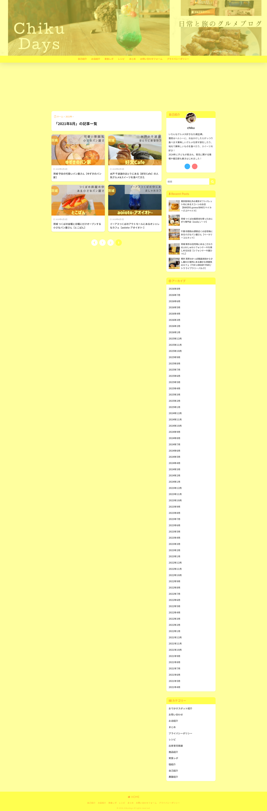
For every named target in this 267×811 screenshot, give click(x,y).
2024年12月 (175, 413)
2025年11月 (175, 344)
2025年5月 (174, 382)
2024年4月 (174, 463)
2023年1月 (174, 556)
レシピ (121, 58)
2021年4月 (174, 687)
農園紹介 (173, 776)
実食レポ (109, 58)
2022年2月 (174, 624)
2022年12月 (175, 562)
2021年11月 (175, 643)
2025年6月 (174, 376)
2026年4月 (174, 313)
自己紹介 (82, 58)
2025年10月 (175, 351)
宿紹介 (172, 764)
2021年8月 (174, 662)
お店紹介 (95, 58)
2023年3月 (174, 544)
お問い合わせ (176, 714)
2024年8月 (174, 438)
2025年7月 (174, 369)
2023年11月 (175, 494)
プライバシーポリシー (178, 58)
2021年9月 (174, 656)
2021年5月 (174, 681)
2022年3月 (174, 618)
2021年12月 (175, 637)
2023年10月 (175, 500)
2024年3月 (174, 469)
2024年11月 (175, 419)
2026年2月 (174, 326)
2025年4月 (174, 388)
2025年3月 (174, 394)
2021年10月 (175, 649)
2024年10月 (175, 425)
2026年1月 (174, 332)
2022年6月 (174, 600)
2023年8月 (174, 513)
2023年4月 (174, 537)
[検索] (212, 181)
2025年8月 (174, 363)
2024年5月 (174, 456)
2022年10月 (175, 575)
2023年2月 (174, 550)
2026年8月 (174, 288)
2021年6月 (174, 674)
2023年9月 (174, 506)
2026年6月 (174, 301)
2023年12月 (175, 488)
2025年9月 (174, 357)
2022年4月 (174, 612)
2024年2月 (174, 475)
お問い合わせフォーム (151, 58)
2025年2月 (174, 400)
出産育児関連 (176, 745)
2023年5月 (174, 531)
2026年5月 (174, 307)
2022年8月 (174, 587)
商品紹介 (173, 752)
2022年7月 (174, 593)
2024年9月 (174, 431)
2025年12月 (175, 338)
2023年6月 (174, 525)
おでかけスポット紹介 (180, 708)
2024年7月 (174, 444)
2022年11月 (175, 569)
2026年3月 (174, 320)
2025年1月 (174, 407)
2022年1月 (174, 631)
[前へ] (94, 242)
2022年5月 (174, 606)
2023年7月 (174, 519)
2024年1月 (174, 481)
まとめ (132, 58)
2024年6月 (174, 450)
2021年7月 (174, 668)
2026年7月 (174, 295)
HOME (134, 797)
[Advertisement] (133, 86)
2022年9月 (174, 581)
